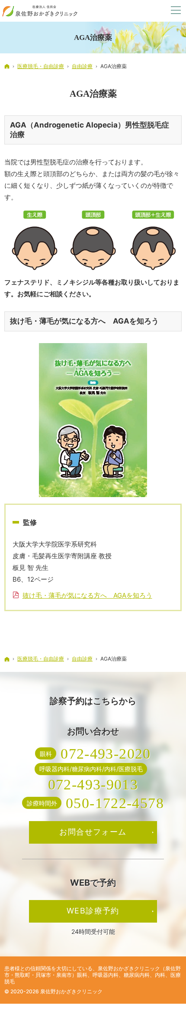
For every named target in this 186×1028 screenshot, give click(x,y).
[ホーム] (7, 66)
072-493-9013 (93, 784)
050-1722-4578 (115, 803)
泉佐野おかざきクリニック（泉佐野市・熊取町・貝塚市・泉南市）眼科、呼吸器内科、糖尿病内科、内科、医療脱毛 (92, 975)
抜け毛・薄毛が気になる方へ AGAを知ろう (87, 595)
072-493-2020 (106, 753)
